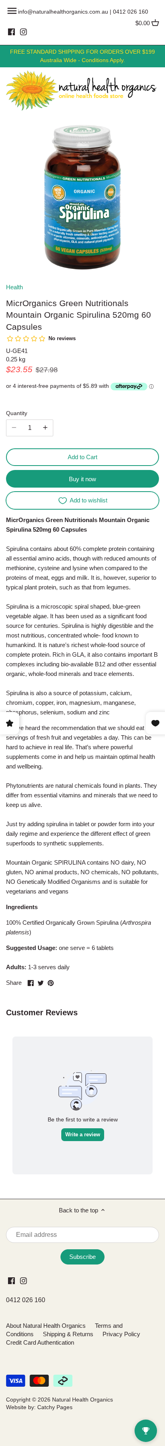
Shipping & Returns (68, 1334)
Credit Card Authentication (40, 1342)
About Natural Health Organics (46, 1325)
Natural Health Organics (82, 1400)
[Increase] (45, 428)
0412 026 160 (130, 11)
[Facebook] (11, 31)
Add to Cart (82, 457)
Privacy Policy (121, 1334)
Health (14, 287)
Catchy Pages (54, 1407)
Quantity (16, 413)
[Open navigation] (12, 11)
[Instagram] (23, 31)
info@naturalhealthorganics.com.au (63, 11)
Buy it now (82, 479)
